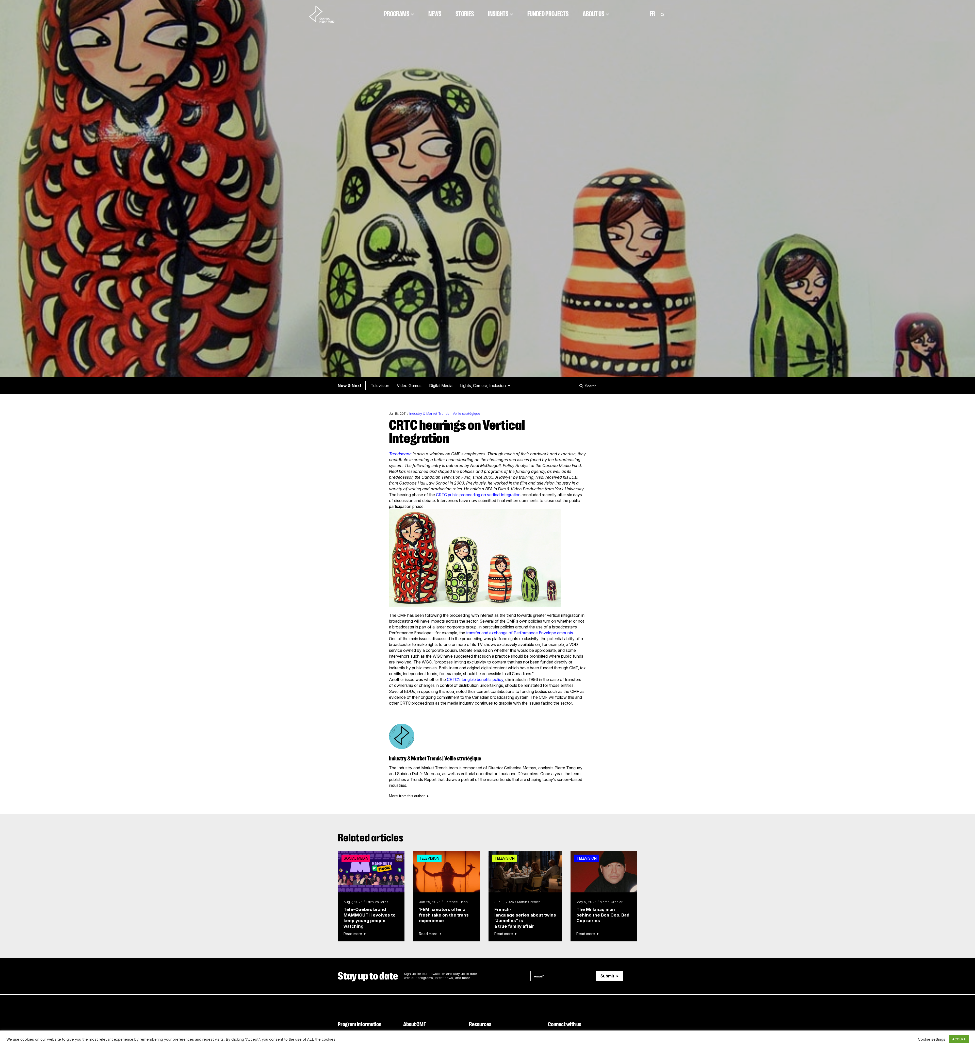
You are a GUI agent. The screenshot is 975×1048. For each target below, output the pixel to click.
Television (380, 385)
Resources (480, 1024)
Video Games (409, 385)
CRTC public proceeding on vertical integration (478, 494)
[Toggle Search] (662, 14)
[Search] (582, 385)
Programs (396, 14)
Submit (607, 975)
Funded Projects (547, 14)
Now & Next (350, 385)
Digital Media (440, 385)
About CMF (414, 1024)
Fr (652, 14)
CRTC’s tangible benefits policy (475, 679)
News (434, 14)
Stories (465, 14)
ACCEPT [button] (959, 1039)
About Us (593, 14)
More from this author (407, 796)
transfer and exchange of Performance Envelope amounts (519, 632)
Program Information (359, 1024)
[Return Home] (326, 14)
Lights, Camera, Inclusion (483, 385)
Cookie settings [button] (931, 1039)
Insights (498, 14)
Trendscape (400, 453)
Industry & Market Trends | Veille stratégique (444, 413)
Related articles (370, 837)
